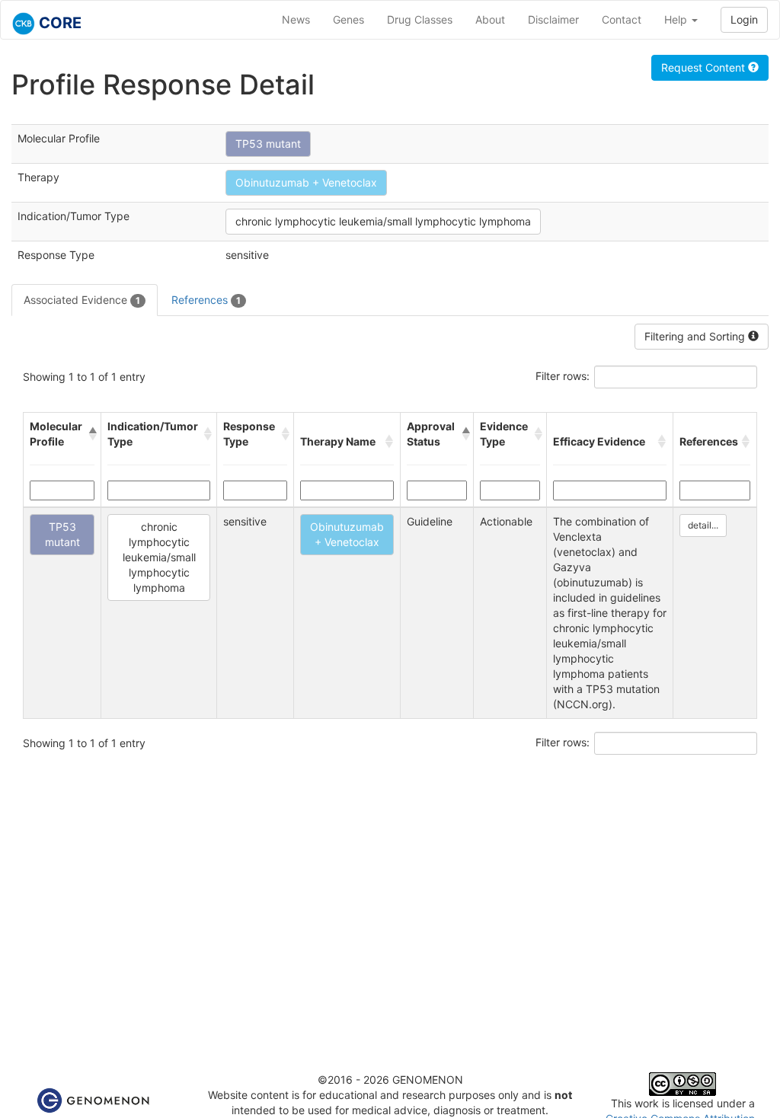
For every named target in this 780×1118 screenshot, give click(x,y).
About (490, 19)
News (296, 19)
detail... (703, 525)
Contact (621, 19)
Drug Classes (419, 19)
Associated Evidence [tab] (82, 299)
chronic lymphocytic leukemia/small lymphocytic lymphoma (383, 221)
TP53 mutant (268, 143)
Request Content (704, 67)
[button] (91, 434)
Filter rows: (562, 375)
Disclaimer (553, 19)
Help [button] (677, 19)
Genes (348, 19)
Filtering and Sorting (696, 336)
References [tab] (206, 299)
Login (744, 19)
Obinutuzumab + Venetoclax (306, 182)
